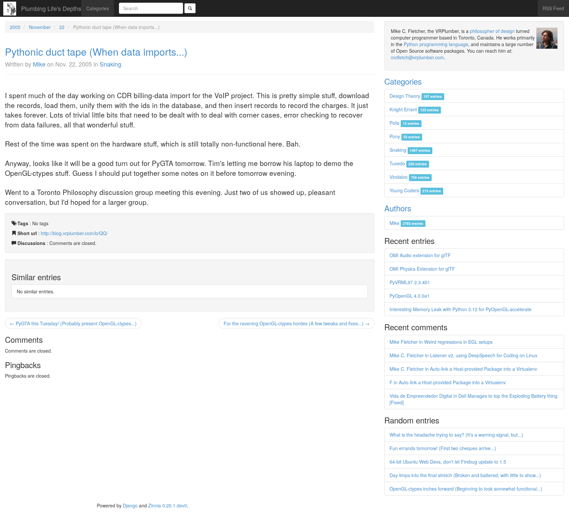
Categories (97, 8)
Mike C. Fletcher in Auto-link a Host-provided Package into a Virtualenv (463, 368)
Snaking (110, 64)
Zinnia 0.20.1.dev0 (167, 505)
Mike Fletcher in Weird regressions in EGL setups (441, 341)
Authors (397, 208)
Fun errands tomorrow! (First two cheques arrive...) (443, 448)
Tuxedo (408, 163)
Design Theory (416, 96)
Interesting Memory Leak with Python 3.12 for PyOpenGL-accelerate (460, 309)
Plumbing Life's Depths (51, 8)
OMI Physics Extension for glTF (422, 268)
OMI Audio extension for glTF (420, 255)
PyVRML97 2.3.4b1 (410, 282)
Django (130, 505)
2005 (15, 27)
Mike (39, 64)
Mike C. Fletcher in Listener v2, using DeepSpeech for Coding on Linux (463, 355)
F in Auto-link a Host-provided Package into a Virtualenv (448, 382)
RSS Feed (553, 8)
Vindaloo (409, 177)
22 (62, 27)
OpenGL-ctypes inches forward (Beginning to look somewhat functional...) (466, 488)
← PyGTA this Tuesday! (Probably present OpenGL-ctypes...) (73, 323)
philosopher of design (492, 31)
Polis (404, 123)
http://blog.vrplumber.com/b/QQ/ (74, 233)
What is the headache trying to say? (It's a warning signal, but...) (456, 434)
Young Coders (415, 190)
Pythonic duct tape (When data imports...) (96, 51)
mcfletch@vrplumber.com (417, 57)
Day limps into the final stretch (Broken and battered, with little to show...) (465, 475)
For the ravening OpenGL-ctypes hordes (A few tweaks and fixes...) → (296, 323)
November (40, 27)
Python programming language (436, 44)
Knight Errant (414, 109)
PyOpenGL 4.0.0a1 (410, 295)
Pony (405, 136)
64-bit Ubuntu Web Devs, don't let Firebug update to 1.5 (448, 461)
